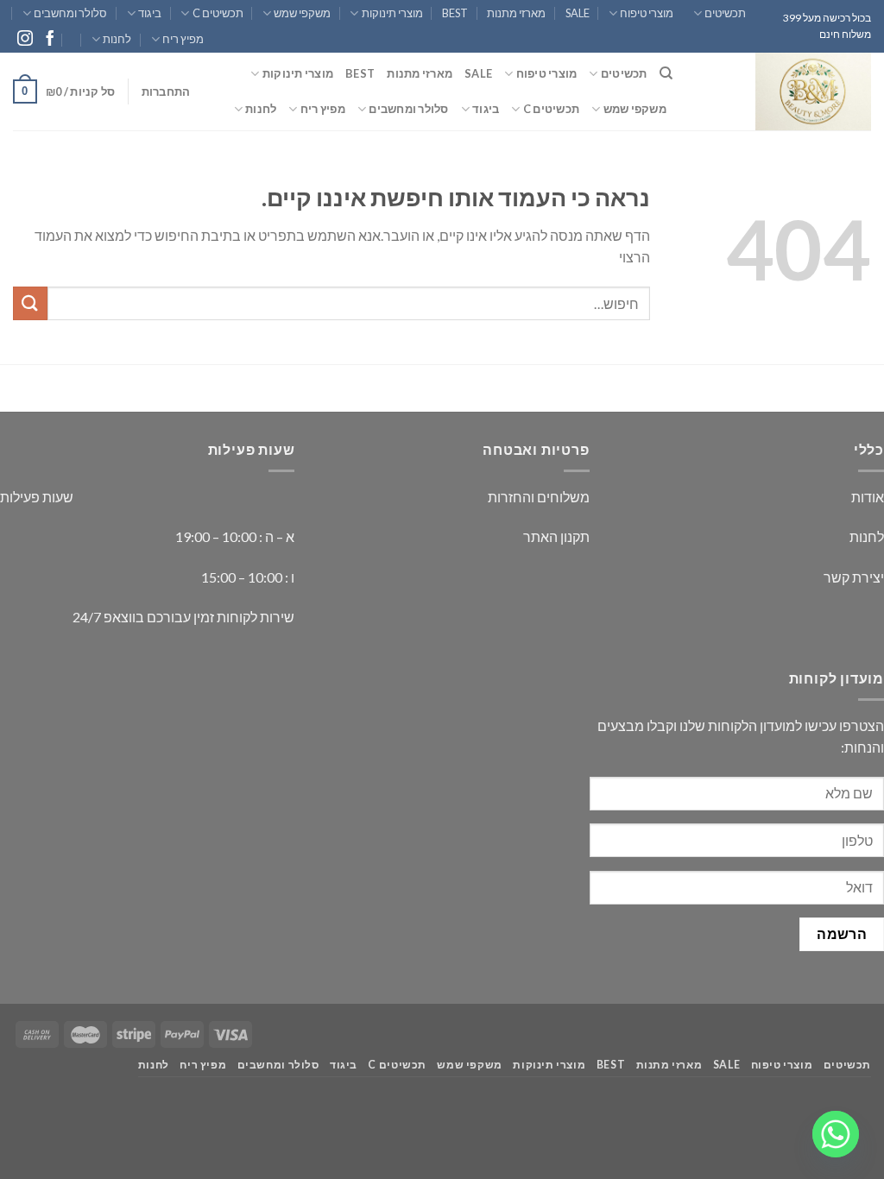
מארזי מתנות (516, 13)
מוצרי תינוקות (392, 13)
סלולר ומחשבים (70, 13)
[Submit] (30, 303)
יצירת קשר (854, 577)
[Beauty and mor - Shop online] (784, 91)
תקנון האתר (556, 536)
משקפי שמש (302, 13)
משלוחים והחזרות (539, 497)
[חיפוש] (666, 73)
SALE (577, 13)
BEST (455, 13)
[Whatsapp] (835, 1134)
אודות (867, 497)
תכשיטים (725, 13)
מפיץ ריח (183, 39)
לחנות (117, 39)
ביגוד (149, 13)
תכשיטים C (218, 13)
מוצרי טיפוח (646, 13)
